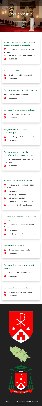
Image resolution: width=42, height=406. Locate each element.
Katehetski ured (11, 70)
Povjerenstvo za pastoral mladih (19, 109)
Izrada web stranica (21, 404)
